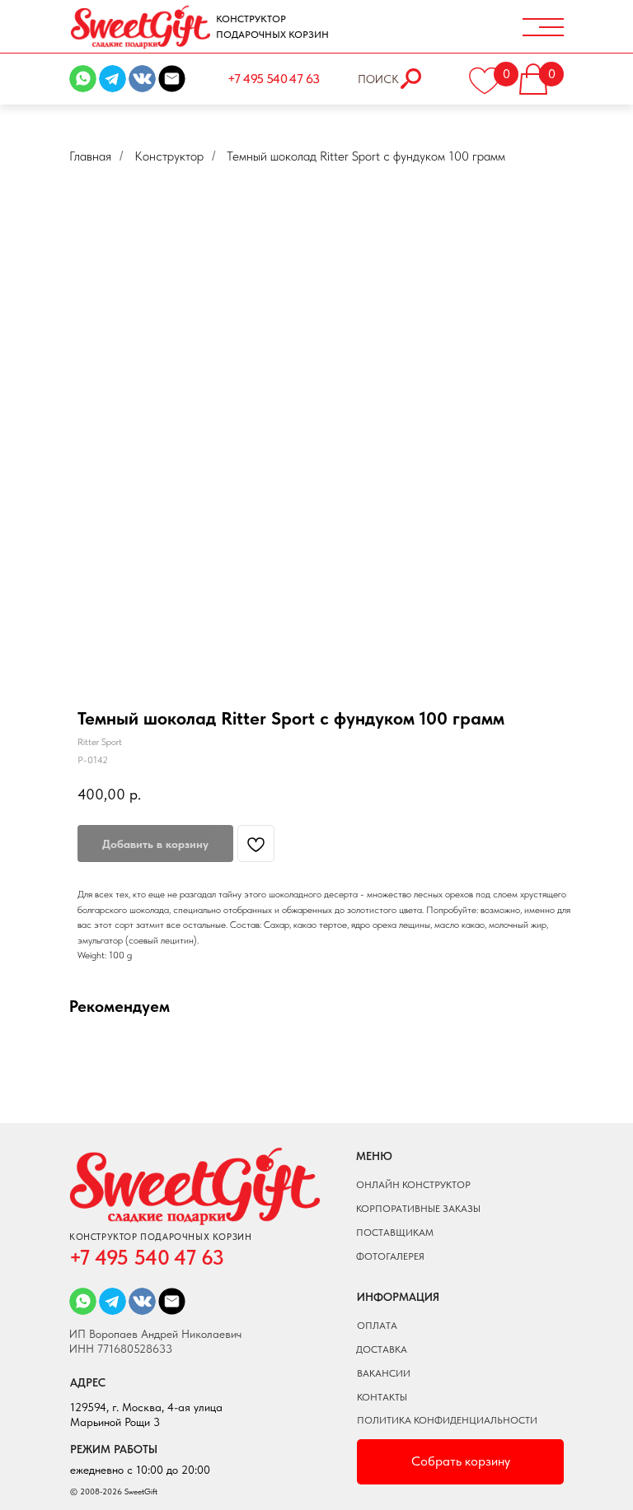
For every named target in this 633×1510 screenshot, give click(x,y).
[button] (544, 74)
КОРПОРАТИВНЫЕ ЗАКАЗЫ (418, 1208)
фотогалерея (390, 1256)
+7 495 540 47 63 (273, 78)
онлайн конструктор (413, 1185)
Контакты (382, 1397)
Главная (90, 156)
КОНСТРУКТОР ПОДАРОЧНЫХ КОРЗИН (272, 26)
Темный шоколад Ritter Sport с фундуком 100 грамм (366, 156)
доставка (381, 1349)
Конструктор (169, 156)
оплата (377, 1325)
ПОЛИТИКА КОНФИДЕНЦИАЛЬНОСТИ (447, 1420)
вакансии (383, 1373)
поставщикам (395, 1232)
